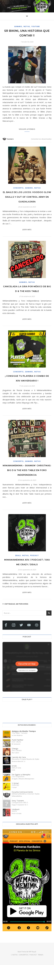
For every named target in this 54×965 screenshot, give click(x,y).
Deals (18, 555)
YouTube (35, 26)
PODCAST (33, 955)
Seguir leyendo (27, 129)
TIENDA (40, 955)
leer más (27, 229)
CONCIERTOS (24, 955)
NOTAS (27, 26)
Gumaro (18, 26)
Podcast (34, 555)
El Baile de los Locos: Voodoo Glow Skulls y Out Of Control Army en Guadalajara (27, 197)
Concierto (18, 188)
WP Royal (32, 951)
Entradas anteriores (16, 604)
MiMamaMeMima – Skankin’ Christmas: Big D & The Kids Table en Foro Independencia (27, 470)
